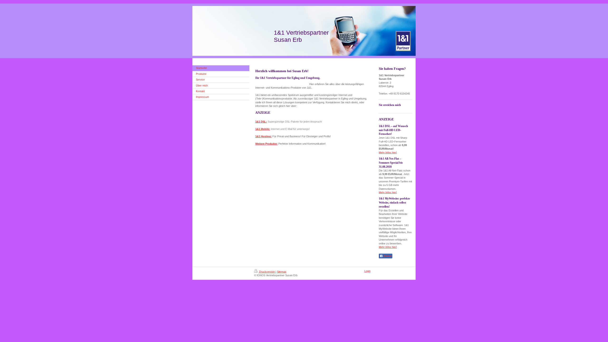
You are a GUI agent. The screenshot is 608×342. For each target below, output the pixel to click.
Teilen (387, 256)
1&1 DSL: (261, 121)
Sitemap (281, 271)
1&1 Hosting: (263, 136)
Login (367, 271)
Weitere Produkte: (266, 143)
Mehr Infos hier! (388, 152)
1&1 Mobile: (262, 129)
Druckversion (267, 271)
